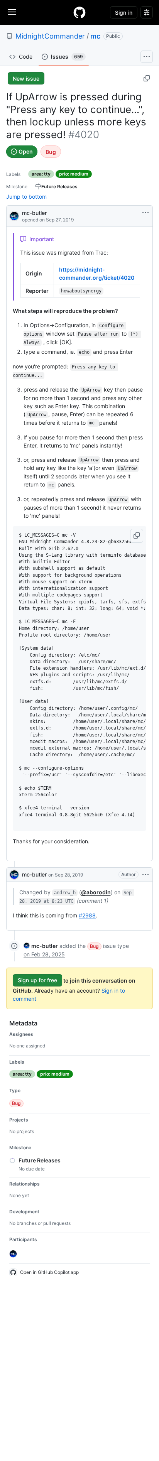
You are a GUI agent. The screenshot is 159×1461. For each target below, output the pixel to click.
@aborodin (96, 892)
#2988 (87, 915)
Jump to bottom (26, 196)
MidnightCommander (50, 36)
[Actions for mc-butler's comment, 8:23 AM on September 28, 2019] (145, 874)
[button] (136, 536)
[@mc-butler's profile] (14, 215)
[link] (41, 946)
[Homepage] (79, 12)
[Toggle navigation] (12, 12)
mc (95, 36)
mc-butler (34, 212)
